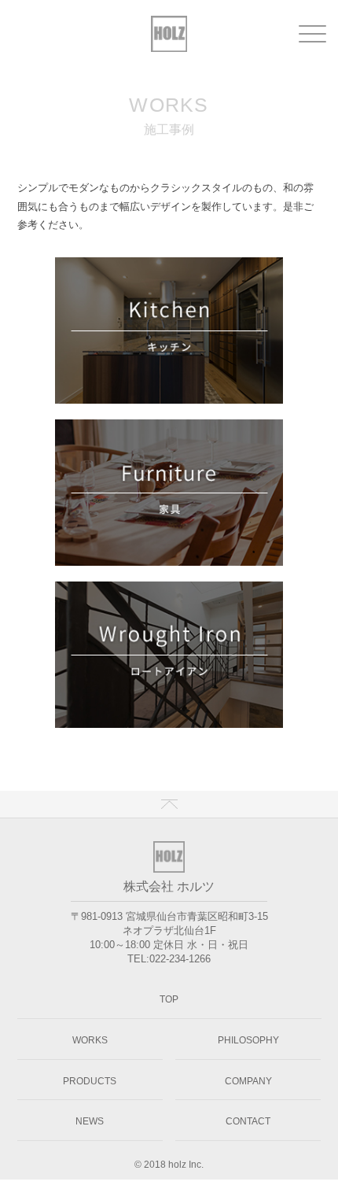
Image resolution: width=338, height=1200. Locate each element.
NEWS (89, 1121)
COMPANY (248, 1081)
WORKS (90, 1040)
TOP (169, 999)
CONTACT (248, 1121)
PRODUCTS (89, 1081)
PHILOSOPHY (248, 1040)
